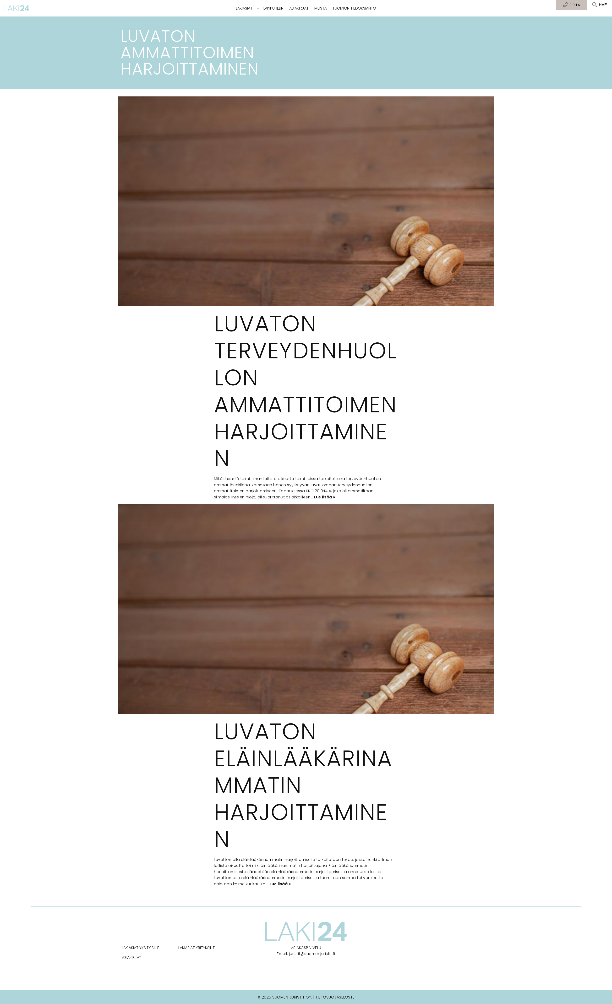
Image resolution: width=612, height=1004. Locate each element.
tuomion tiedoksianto (354, 8)
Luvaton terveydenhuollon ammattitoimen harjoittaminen (305, 391)
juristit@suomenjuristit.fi (312, 953)
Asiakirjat (299, 8)
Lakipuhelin (273, 8)
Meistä (320, 8)
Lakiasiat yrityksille (196, 947)
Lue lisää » (324, 497)
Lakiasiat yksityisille (140, 947)
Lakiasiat (244, 8)
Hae (603, 5)
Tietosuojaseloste (335, 997)
